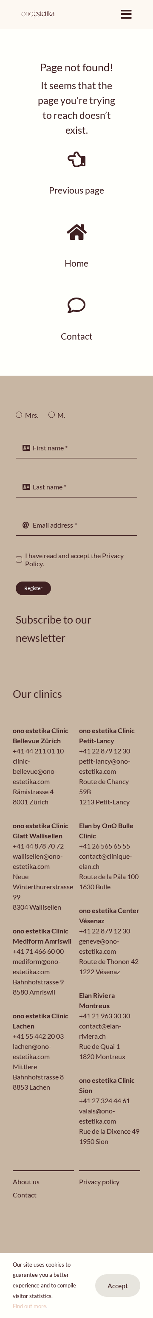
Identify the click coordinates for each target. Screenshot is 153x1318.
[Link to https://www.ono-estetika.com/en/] (77, 232)
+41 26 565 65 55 (104, 846)
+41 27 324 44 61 (104, 1100)
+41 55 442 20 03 (38, 1036)
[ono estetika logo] (38, 12)
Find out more (29, 1306)
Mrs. (31, 415)
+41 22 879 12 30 (104, 751)
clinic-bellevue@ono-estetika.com (35, 771)
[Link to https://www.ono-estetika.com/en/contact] (76, 305)
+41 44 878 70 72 (38, 846)
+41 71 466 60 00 (38, 951)
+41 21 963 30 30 (104, 1016)
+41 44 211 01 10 (38, 751)
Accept (118, 1285)
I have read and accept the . (74, 559)
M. (61, 415)
